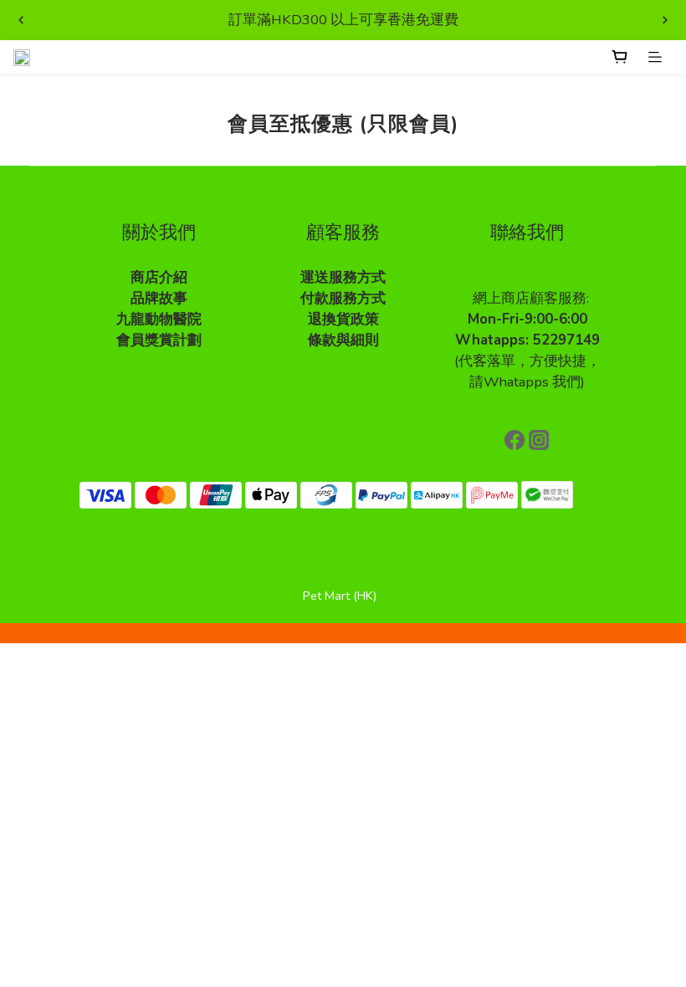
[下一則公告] (665, 20)
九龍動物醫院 (159, 319)
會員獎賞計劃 (159, 340)
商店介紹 (159, 277)
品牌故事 (159, 298)
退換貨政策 (343, 319)
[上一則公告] (20, 20)
